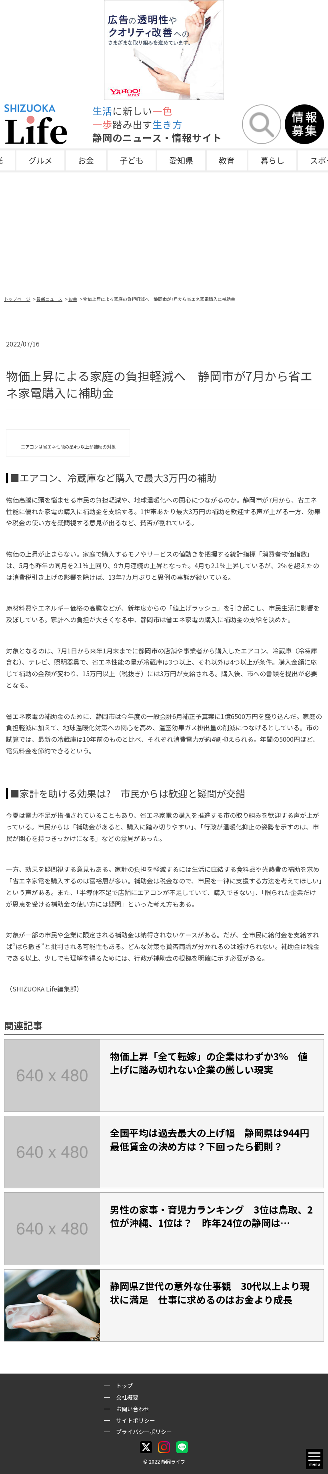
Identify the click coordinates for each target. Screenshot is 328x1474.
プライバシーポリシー (144, 1432)
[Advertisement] (164, 232)
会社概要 (127, 1397)
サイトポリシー (135, 1420)
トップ (124, 1386)
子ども (132, 160)
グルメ (40, 160)
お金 (86, 160)
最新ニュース (49, 299)
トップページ (17, 299)
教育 (227, 160)
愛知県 (181, 160)
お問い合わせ (133, 1409)
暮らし (272, 160)
